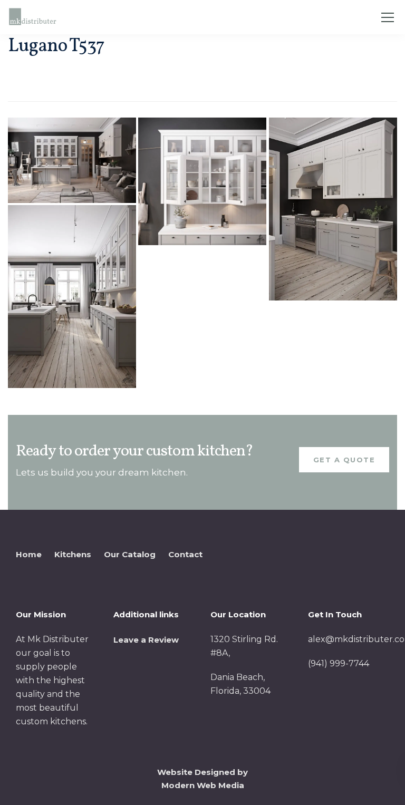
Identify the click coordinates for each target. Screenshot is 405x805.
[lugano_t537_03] (333, 209)
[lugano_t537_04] (72, 296)
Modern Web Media (202, 785)
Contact (185, 554)
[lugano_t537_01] (72, 160)
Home (29, 554)
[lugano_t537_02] (202, 182)
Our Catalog (130, 554)
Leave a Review (146, 640)
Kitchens (72, 554)
